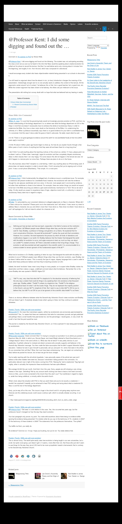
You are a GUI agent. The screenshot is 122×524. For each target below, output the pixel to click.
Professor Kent (15, 61)
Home (11, 24)
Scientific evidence (91, 24)
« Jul (89, 201)
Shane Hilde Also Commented (20, 102)
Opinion (72, 24)
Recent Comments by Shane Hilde (24, 104)
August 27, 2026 (14, 460)
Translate (104, 48)
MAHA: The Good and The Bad (98, 105)
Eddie (12, 202)
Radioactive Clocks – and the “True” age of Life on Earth (99, 301)
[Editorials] (96, 28)
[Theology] (100, 28)
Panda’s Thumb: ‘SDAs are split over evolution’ (25, 309)
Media (66, 24)
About (17, 24)
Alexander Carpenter (17, 336)
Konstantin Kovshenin (53, 496)
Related (13, 107)
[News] (104, 28)
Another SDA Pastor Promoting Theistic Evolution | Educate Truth (99, 225)
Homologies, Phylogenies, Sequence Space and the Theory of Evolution (100, 240)
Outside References (15, 29)
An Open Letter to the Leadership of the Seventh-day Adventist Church (99, 81)
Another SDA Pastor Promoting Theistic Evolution (98, 75)
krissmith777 (14, 312)
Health (27, 29)
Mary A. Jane (14, 121)
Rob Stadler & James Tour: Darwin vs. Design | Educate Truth (99, 214)
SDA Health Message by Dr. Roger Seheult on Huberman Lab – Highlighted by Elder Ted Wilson (99, 111)
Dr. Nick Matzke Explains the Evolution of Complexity (99, 218)
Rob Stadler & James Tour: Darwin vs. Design (76, 474)
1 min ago (12, 52)
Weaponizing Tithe (22, 473)
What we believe (27, 24)
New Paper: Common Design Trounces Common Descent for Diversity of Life (100, 270)
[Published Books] (113, 28)
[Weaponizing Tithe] (93, 132)
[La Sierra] (109, 28)
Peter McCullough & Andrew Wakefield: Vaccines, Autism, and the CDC (100, 94)
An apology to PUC (24, 57)
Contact (38, 24)
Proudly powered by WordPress (19, 496)
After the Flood (92, 292)
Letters (80, 24)
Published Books (37, 29)
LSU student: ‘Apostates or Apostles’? (22, 219)
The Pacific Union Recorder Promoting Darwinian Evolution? (98, 87)
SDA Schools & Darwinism (52, 24)
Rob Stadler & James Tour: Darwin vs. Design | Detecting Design (99, 256)
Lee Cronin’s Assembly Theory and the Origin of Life (50, 476)
